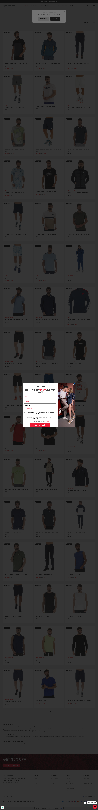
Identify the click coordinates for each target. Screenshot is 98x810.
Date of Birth (27, 405)
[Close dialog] (74, 384)
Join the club (40, 425)
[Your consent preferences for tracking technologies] (2, 807)
